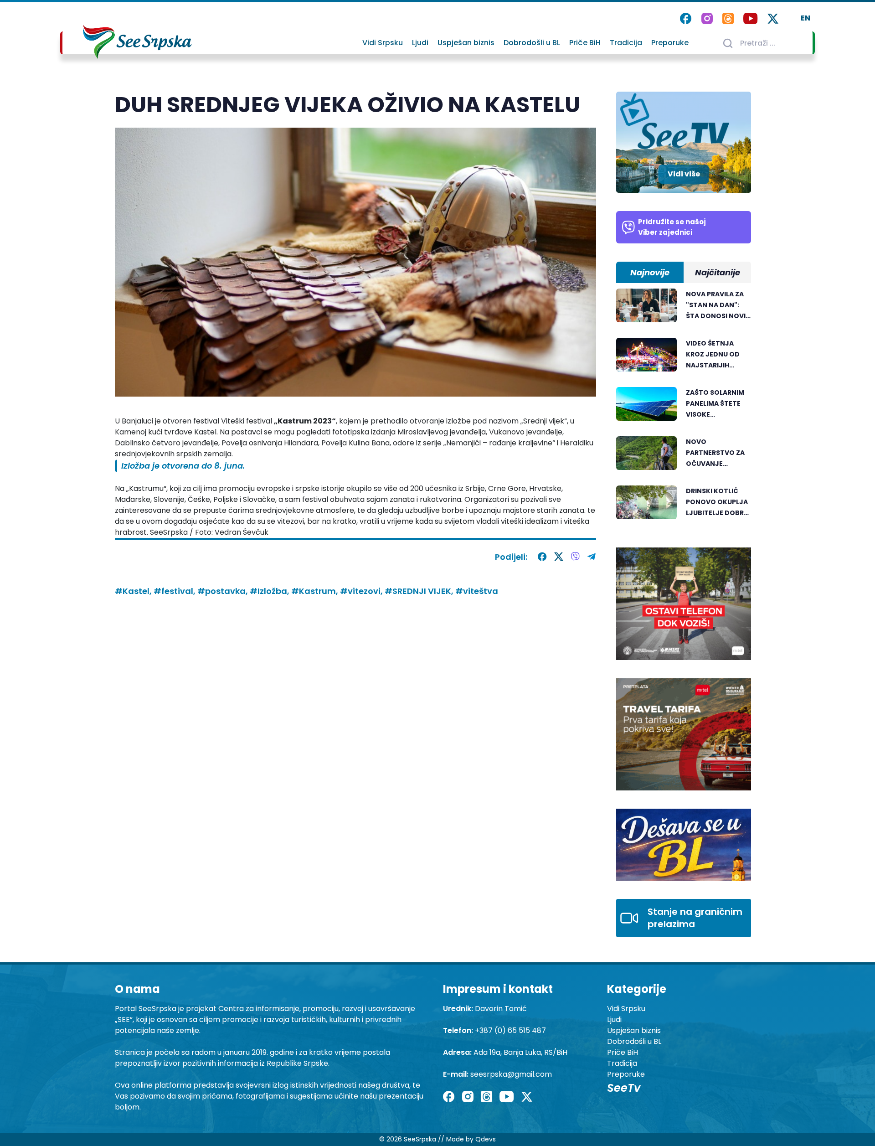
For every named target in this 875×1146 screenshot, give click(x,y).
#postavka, (223, 591)
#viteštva (476, 591)
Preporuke (670, 42)
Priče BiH (585, 42)
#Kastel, (134, 591)
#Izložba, (270, 591)
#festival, (175, 591)
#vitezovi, (362, 591)
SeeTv (623, 1087)
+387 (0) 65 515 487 (510, 1030)
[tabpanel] (683, 409)
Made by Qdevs (471, 1139)
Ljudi (420, 42)
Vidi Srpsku (382, 42)
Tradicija (626, 42)
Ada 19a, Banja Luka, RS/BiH (520, 1052)
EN (805, 18)
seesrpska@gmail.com (511, 1074)
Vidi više (684, 174)
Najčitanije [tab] (717, 272)
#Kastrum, (315, 591)
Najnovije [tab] (649, 272)
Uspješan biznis (466, 42)
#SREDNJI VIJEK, (420, 591)
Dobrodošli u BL (532, 42)
